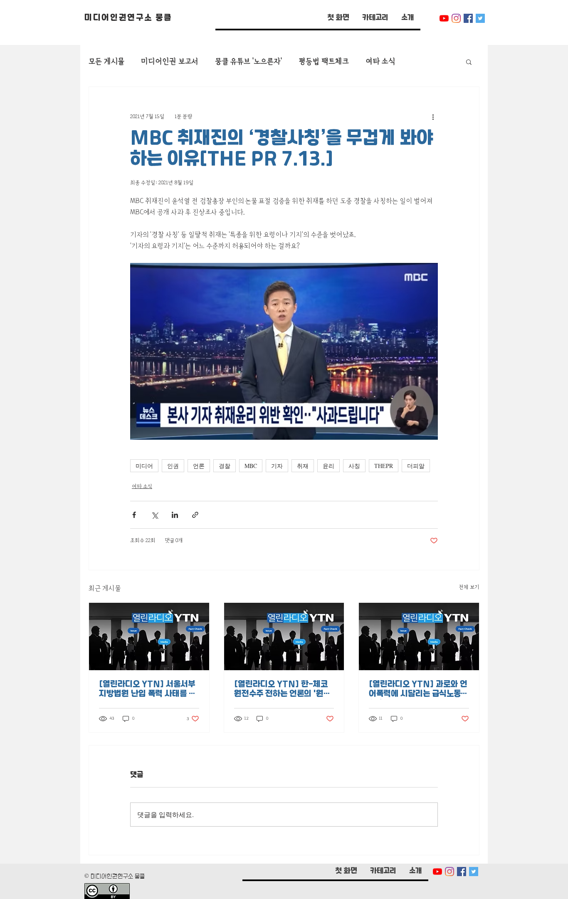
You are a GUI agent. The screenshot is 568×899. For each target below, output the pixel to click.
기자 (277, 466)
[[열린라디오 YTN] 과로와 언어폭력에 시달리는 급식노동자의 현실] (419, 636)
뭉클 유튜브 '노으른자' (248, 61)
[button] (375, 18)
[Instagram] (456, 18)
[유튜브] (444, 18)
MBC (250, 466)
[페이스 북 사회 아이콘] (468, 18)
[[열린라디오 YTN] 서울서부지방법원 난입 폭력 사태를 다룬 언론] (149, 636)
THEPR (383, 466)
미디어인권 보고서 (169, 61)
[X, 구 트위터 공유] (154, 515)
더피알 (416, 466)
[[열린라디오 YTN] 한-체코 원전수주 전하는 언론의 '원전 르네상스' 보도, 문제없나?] (284, 636)
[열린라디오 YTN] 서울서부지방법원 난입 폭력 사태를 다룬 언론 (147, 689)
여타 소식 (380, 61)
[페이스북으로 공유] (134, 515)
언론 (199, 466)
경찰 (224, 466)
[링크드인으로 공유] (175, 515)
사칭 (354, 466)
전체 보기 (469, 587)
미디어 (144, 466)
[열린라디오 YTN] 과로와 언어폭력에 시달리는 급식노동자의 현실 (418, 689)
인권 (173, 466)
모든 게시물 (106, 61)
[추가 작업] (433, 117)
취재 (303, 466)
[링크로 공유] (195, 515)
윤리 (328, 466)
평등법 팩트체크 (324, 61)
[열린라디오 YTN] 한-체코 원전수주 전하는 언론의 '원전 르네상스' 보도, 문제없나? (282, 689)
